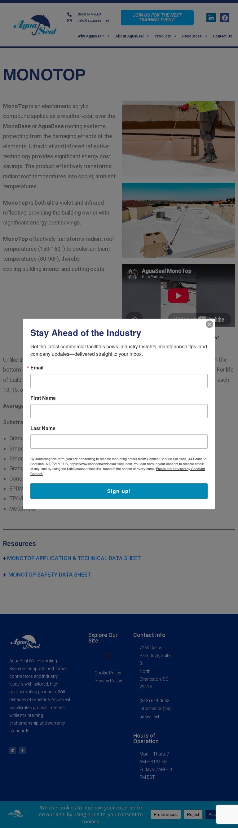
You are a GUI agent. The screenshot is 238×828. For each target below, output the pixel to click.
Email (36, 367)
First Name (43, 397)
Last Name (42, 428)
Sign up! (119, 491)
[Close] (209, 324)
